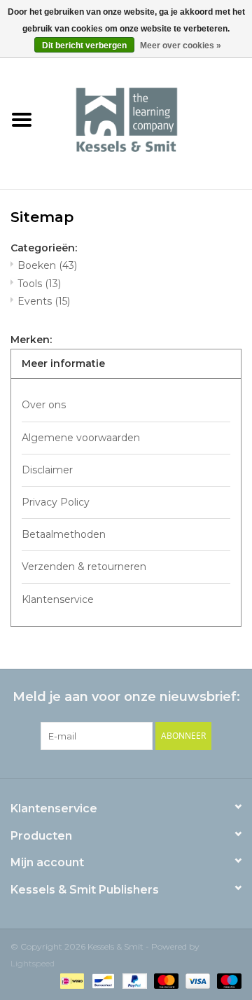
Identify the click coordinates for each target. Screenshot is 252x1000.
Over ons (44, 404)
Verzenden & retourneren (84, 566)
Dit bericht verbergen (84, 45)
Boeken (47, 265)
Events (44, 301)
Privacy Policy (56, 502)
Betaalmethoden (64, 534)
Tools (39, 283)
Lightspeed (32, 963)
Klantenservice (58, 599)
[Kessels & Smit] (147, 119)
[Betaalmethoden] (70, 980)
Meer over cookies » (180, 45)
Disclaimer (47, 470)
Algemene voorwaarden (81, 437)
